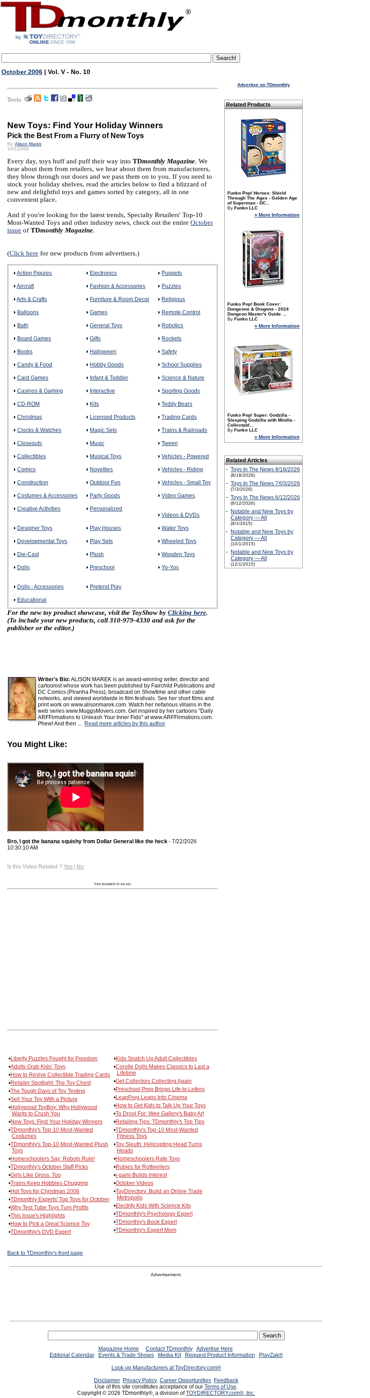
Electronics (103, 273)
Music (97, 443)
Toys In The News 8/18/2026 (265, 469)
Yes (68, 867)
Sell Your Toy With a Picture (44, 1099)
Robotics (172, 325)
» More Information (277, 215)
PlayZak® (271, 1355)
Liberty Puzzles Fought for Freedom (53, 1058)
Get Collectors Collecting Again (154, 1081)
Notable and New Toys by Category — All (262, 514)
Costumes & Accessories (47, 495)
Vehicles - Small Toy (186, 482)
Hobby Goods (107, 365)
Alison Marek (28, 143)
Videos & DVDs (180, 515)
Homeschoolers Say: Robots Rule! (52, 1159)
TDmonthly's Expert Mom (146, 1230)
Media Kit (169, 1355)
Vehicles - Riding (182, 469)
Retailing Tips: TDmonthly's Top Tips (160, 1122)
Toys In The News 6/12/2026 (265, 497)
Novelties (101, 469)
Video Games (178, 495)
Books (24, 351)
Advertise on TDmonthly (263, 84)
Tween (170, 443)
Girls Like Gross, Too (35, 1175)
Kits (94, 404)
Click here (23, 253)
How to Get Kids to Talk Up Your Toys (161, 1105)
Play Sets (101, 541)
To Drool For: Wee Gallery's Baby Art (160, 1113)
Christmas (29, 417)
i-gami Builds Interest (141, 1175)
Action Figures (34, 273)
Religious (173, 299)
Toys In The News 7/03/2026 (265, 483)
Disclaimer (107, 1380)
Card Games (32, 378)
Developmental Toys (42, 541)
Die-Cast (28, 554)
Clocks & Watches (39, 430)
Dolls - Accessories (40, 587)
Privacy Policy (140, 1380)
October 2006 (21, 71)
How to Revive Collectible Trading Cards (60, 1075)
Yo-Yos (170, 567)
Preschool (102, 567)
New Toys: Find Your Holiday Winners (56, 1122)
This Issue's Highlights (37, 1215)
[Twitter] (46, 100)
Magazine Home (118, 1349)
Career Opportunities (185, 1380)
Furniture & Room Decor (119, 299)
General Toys (106, 325)
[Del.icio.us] (71, 100)
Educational (31, 600)
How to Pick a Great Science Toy (50, 1224)
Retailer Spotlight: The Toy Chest (50, 1083)
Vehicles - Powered (185, 456)
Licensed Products (112, 417)
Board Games (34, 338)
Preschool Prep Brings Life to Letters (160, 1089)
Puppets (172, 273)
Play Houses (105, 528)
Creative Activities (38, 509)
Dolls (23, 567)
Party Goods (105, 495)
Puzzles (171, 286)
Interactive (102, 391)
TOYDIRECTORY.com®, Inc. (220, 1393)
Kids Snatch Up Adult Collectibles (156, 1058)
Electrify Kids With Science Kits (153, 1206)
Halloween (103, 351)
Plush (97, 554)
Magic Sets (103, 430)
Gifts (95, 338)
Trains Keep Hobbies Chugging (49, 1183)
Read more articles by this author (124, 723)
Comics (26, 469)
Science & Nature (183, 378)
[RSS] (37, 100)
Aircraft (25, 286)
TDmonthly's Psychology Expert (154, 1214)
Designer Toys (34, 528)
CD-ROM (28, 404)
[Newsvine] (80, 100)
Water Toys (175, 528)
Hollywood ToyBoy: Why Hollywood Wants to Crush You (53, 1110)
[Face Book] (54, 100)
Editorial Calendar (72, 1355)
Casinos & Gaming (40, 391)
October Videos (134, 1183)
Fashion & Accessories (117, 286)
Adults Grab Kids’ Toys (37, 1067)
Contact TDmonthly (169, 1349)
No (80, 867)
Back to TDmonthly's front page (45, 1253)
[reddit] (88, 100)
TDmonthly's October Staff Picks (49, 1167)
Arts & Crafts (32, 299)
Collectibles (31, 456)
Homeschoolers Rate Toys (148, 1159)
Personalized (106, 509)
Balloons (28, 312)
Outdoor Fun (105, 482)
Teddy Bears (177, 404)
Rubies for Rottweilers (143, 1167)
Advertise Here (214, 1349)
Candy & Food (34, 365)
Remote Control (181, 312)
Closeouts (29, 443)
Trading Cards (179, 417)
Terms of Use (220, 1387)
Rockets (171, 338)
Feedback (226, 1380)
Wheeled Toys (179, 541)
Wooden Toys (178, 554)
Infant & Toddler (109, 378)
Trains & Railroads (184, 430)
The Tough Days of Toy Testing (47, 1091)
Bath (22, 325)
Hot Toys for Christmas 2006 (44, 1191)
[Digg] (63, 100)
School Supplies (182, 365)
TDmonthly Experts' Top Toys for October (59, 1199)
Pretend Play (105, 587)
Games (98, 312)
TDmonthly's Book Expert (146, 1222)
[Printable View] (28, 100)
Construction (32, 482)
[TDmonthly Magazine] (96, 44)
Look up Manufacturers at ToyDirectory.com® (166, 1368)
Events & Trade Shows (126, 1355)
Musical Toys (105, 456)
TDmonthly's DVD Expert (40, 1232)
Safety (169, 351)
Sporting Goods (181, 391)
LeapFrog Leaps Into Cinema (151, 1097)
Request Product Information (220, 1355)
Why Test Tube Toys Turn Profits (49, 1207)
